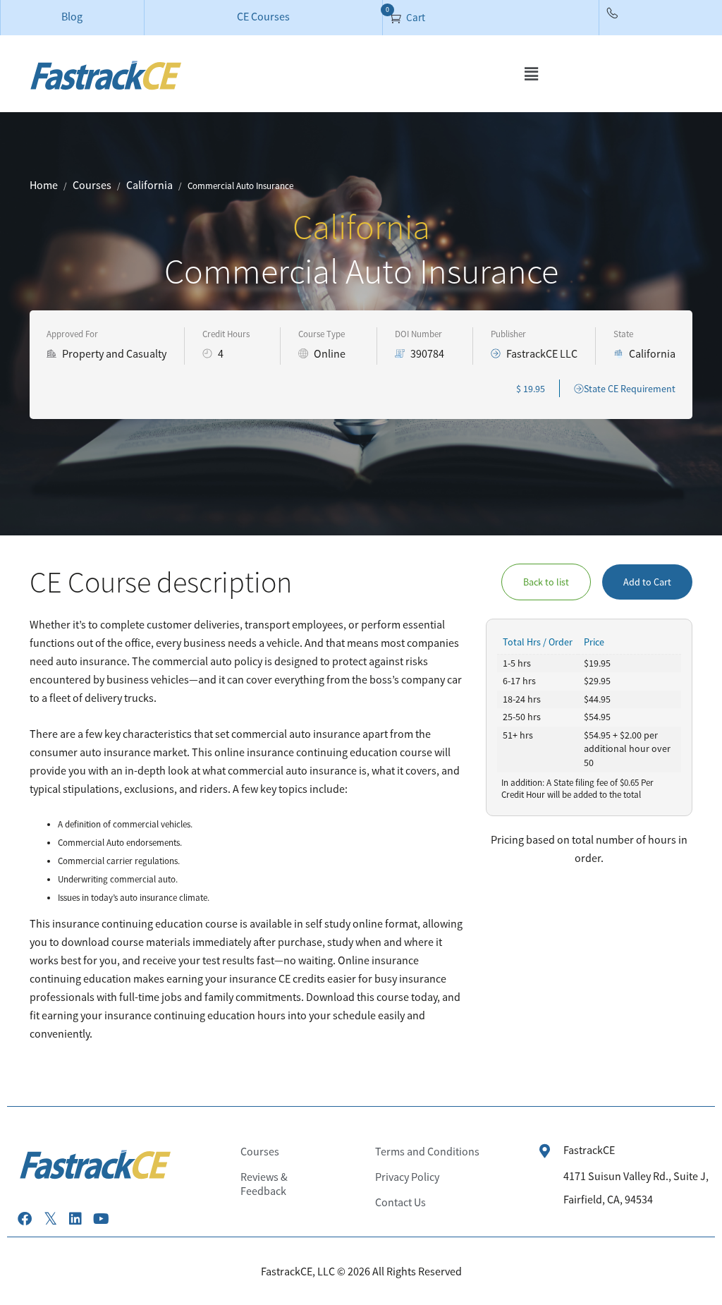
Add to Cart (647, 582)
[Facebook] (25, 1219)
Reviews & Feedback (264, 1184)
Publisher (508, 334)
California (149, 185)
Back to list (546, 582)
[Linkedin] (75, 1219)
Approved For (72, 334)
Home (44, 185)
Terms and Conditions (427, 1151)
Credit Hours (226, 334)
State (623, 334)
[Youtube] (101, 1219)
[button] (531, 74)
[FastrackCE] (545, 1151)
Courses (92, 185)
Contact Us (400, 1202)
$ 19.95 (530, 388)
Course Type (321, 334)
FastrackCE (589, 1150)
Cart (414, 17)
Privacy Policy (407, 1177)
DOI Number (418, 334)
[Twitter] (50, 1219)
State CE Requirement (629, 388)
